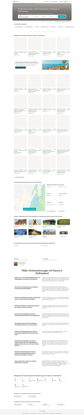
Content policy (51, 413)
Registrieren (65, 1)
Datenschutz (46, 413)
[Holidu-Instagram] (40, 411)
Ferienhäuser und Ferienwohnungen (46, 21)
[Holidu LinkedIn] (42, 411)
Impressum (39, 413)
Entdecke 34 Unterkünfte (29, 209)
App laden (47, 1)
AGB (43, 413)
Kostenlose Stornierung (70, 26)
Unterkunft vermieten (54, 1)
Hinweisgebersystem (58, 413)
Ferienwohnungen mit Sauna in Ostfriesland (62, 21)
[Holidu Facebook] (44, 411)
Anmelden (60, 1)
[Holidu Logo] (18, 1)
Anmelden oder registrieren (20, 67)
